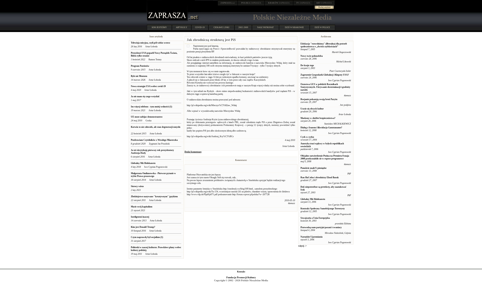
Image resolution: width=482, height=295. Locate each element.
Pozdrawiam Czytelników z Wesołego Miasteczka (154, 140)
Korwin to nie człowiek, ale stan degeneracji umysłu (155, 127)
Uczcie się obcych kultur (312, 108)
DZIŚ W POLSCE (322, 27)
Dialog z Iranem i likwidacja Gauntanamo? (321, 127)
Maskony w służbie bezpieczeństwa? (317, 118)
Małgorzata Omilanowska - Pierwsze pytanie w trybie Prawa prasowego (153, 174)
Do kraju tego (307, 65)
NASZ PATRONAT (265, 27)
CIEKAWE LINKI (221, 27)
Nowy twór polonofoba (311, 56)
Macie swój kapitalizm (141, 206)
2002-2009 (243, 27)
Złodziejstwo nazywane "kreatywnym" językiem (154, 196)
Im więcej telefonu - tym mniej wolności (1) (151, 106)
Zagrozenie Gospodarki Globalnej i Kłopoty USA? (324, 74)
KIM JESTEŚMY (159, 27)
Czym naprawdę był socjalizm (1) (147, 237)
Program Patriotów (140, 66)
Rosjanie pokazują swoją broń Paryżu (318, 99)
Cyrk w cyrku (307, 137)
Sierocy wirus (137, 186)
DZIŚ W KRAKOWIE (294, 27)
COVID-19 (200, 27)
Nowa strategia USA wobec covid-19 (148, 86)
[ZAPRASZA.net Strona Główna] (167, 20)
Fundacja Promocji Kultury (241, 277)
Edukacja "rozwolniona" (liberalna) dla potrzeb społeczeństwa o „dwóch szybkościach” (323, 45)
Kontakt (241, 271)
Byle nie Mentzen (139, 76)
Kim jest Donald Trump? (143, 227)
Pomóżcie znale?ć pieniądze (313, 168)
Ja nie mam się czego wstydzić (145, 96)
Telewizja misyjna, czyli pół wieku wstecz (150, 42)
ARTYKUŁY (181, 27)
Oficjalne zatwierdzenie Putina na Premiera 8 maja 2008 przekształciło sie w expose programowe (324, 157)
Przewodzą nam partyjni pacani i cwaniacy (321, 227)
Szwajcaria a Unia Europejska (315, 218)
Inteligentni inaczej (140, 217)
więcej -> (302, 246)
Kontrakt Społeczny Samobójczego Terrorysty (322, 208)
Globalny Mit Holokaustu (143, 163)
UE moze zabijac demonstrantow (147, 116)
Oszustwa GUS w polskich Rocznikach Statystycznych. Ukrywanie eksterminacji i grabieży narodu (325, 87)
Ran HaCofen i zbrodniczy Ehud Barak (319, 177)
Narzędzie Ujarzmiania (311, 236)
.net (227, 3)
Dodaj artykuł (324, 7)
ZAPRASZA (251, 3)
